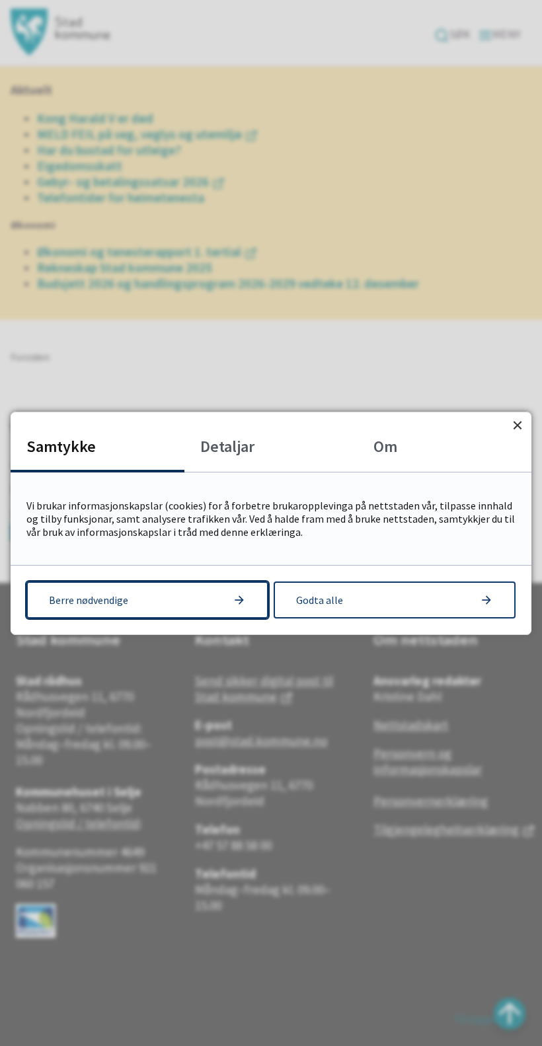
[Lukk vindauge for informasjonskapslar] (517, 426)
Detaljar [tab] (227, 446)
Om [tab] (385, 446)
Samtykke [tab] (61, 446)
